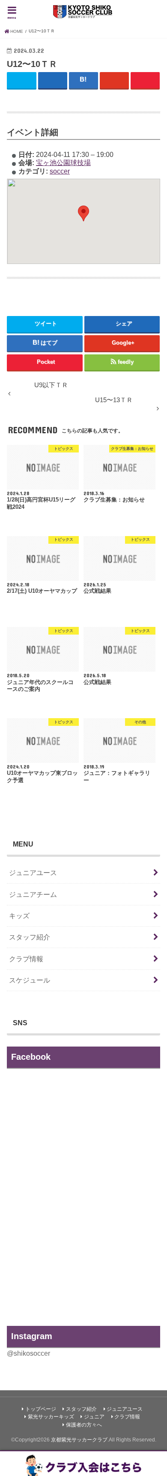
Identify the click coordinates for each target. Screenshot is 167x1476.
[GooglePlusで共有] (114, 80)
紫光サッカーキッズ (51, 1416)
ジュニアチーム (33, 894)
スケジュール (29, 980)
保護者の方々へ (84, 1424)
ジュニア (94, 1416)
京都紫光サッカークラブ (79, 1439)
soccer (60, 171)
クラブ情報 (26, 959)
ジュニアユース (33, 872)
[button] (83, 213)
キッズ (19, 915)
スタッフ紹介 (29, 937)
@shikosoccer (28, 1353)
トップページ (40, 1409)
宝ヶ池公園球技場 (63, 162)
